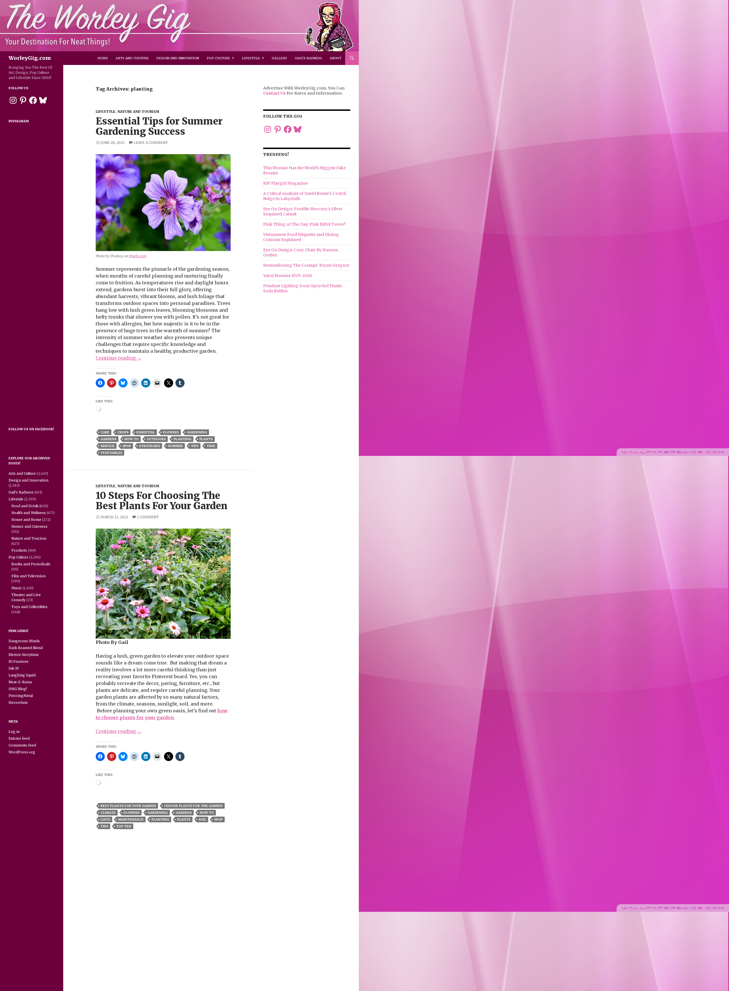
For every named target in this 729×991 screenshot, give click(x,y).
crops (122, 432)
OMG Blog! (18, 689)
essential (145, 432)
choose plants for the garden (193, 806)
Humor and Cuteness (29, 526)
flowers (171, 432)
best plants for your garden (128, 806)
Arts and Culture (132, 58)
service (107, 446)
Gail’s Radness (308, 58)
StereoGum (18, 702)
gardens (108, 439)
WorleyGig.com (30, 58)
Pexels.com (137, 256)
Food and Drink (24, 506)
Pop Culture (218, 58)
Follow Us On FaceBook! (31, 429)
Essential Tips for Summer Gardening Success (159, 126)
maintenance (131, 819)
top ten (123, 826)
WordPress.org (22, 752)
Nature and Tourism (138, 111)
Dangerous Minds (24, 641)
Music (16, 588)
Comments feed (22, 745)
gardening (197, 432)
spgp (126, 446)
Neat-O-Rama (20, 682)
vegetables (111, 453)
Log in (14, 731)
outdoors (156, 439)
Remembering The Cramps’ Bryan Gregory (306, 265)
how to (131, 439)
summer (175, 446)
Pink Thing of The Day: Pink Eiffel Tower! (304, 224)
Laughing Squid (22, 675)
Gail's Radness (21, 492)
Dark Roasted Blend (26, 648)
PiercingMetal (21, 696)
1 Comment (148, 517)
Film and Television (28, 576)
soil (202, 819)
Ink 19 (14, 668)
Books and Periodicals (30, 564)
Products (19, 550)
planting (182, 439)
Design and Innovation (177, 58)
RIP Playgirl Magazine (285, 183)
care (105, 432)
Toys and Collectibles (29, 607)
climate (108, 813)
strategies (149, 446)
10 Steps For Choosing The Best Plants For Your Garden (162, 501)
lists (105, 819)
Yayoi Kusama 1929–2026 (287, 275)
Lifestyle (251, 58)
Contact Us (274, 93)
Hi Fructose (18, 661)
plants (206, 439)
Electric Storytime (24, 654)
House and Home (26, 519)
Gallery (279, 58)
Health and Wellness (28, 513)
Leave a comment (151, 142)
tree (210, 446)
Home (102, 58)
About (335, 58)
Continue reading (119, 358)
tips (194, 446)
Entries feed (19, 738)
